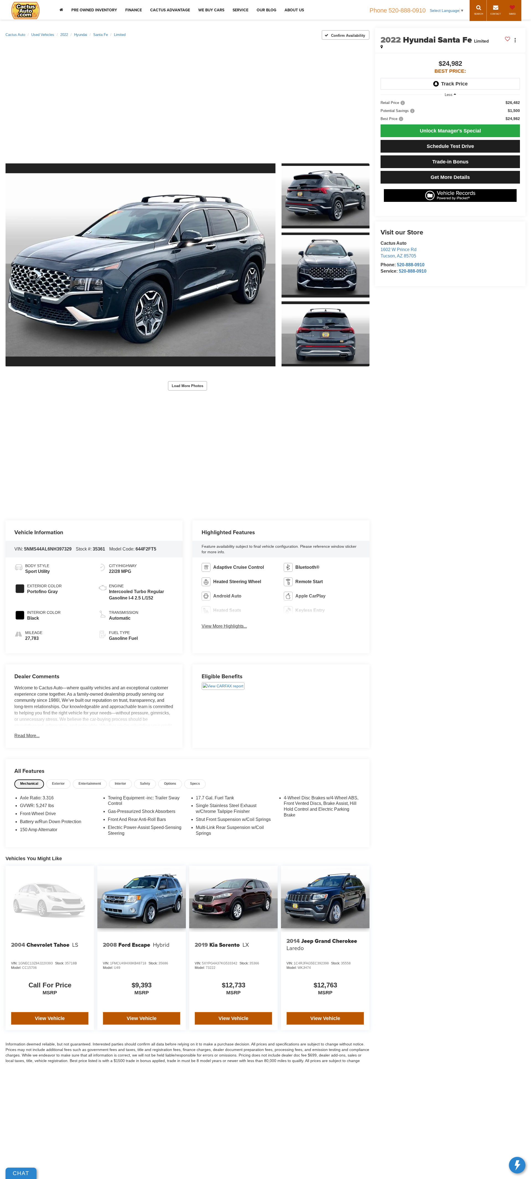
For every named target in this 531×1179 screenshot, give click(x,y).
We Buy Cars (211, 10)
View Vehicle (50, 1018)
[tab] (29, 784)
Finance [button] (133, 10)
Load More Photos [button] (187, 386)
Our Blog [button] (266, 10)
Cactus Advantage (170, 10)
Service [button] (240, 10)
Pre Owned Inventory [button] (94, 10)
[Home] (61, 10)
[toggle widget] (517, 1165)
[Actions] (515, 40)
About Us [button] (294, 10)
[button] (140, 265)
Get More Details (450, 177)
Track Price (454, 84)
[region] (450, 111)
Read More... (27, 735)
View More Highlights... (224, 626)
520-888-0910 (411, 264)
